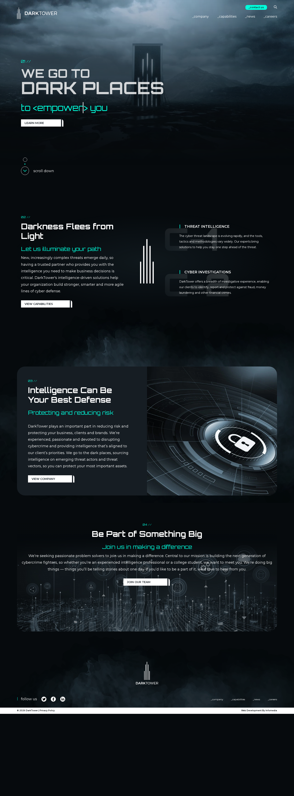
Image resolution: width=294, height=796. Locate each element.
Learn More (34, 123)
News (251, 16)
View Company (43, 479)
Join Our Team (138, 582)
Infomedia (271, 710)
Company (201, 16)
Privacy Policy (47, 710)
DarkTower (32, 710)
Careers (271, 16)
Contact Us (257, 7)
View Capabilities (39, 304)
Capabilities (227, 16)
